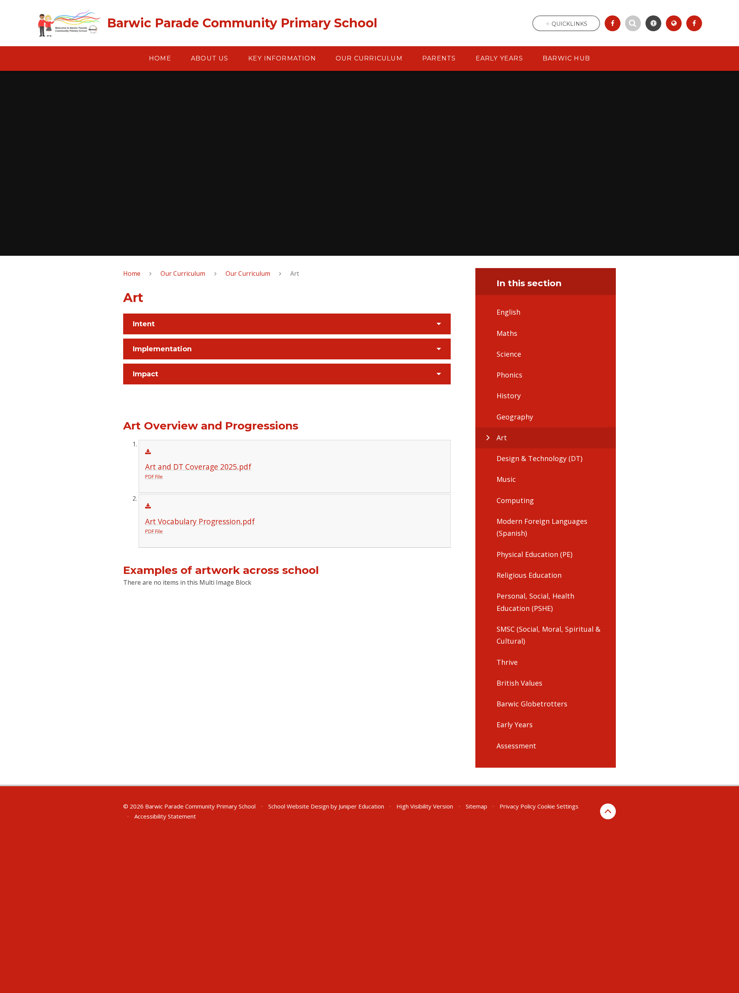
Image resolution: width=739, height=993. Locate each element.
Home (131, 273)
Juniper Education (361, 806)
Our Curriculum (183, 273)
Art (294, 273)
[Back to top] (608, 811)
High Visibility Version (424, 806)
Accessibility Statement (165, 816)
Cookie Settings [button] (557, 806)
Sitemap (476, 806)
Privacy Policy (518, 806)
